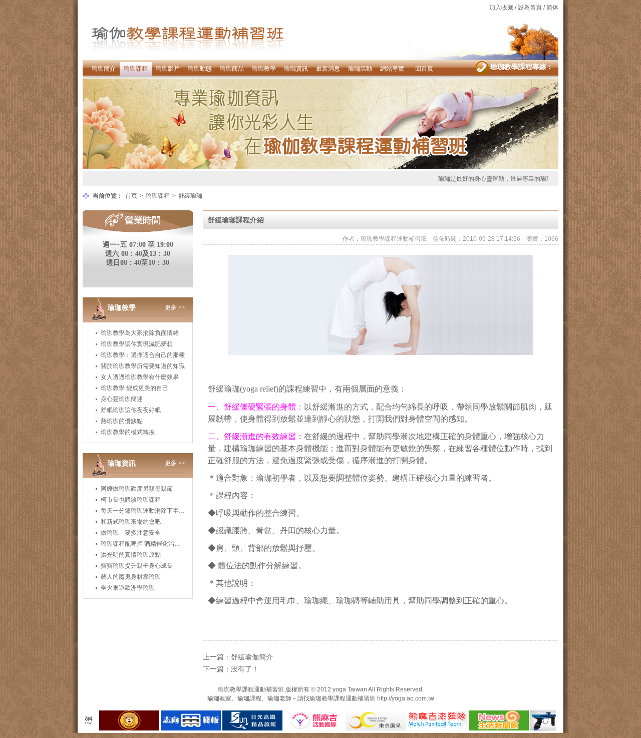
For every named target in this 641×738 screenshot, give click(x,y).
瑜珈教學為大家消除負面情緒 (140, 332)
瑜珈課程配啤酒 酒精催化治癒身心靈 (149, 543)
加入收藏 (501, 7)
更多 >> (175, 307)
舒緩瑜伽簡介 (252, 657)
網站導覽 (392, 68)
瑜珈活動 (360, 68)
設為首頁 (530, 7)
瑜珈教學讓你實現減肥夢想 (137, 343)
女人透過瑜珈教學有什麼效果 (140, 377)
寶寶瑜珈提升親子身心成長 (137, 565)
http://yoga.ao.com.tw (405, 698)
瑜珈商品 (232, 68)
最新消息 (328, 68)
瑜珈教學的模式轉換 (128, 432)
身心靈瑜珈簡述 (122, 399)
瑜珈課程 (136, 68)
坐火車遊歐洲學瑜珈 (128, 587)
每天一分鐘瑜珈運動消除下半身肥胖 (149, 510)
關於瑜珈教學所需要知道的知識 (143, 366)
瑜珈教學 (264, 68)
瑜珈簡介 (104, 68)
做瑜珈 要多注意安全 (131, 532)
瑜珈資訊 (296, 68)
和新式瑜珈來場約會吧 (131, 521)
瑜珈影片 (168, 68)
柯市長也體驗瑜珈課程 (131, 499)
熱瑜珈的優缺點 (122, 421)
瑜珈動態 (200, 68)
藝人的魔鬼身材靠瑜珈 (131, 576)
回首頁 (424, 68)
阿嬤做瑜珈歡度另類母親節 (137, 488)
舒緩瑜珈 (190, 195)
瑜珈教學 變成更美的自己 (134, 388)
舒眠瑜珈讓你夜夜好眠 (131, 410)
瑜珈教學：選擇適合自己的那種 (143, 354)
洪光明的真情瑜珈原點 (131, 554)
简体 (552, 7)
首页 (131, 195)
